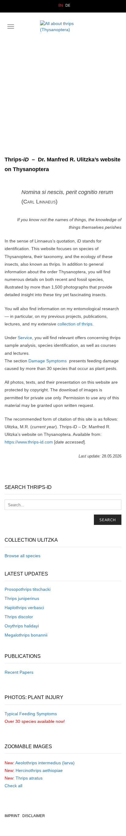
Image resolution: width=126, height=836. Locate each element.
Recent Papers (19, 672)
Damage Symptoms (47, 360)
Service (25, 337)
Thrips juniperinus (22, 598)
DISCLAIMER (33, 816)
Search (107, 519)
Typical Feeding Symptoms (31, 713)
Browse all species (22, 555)
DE (67, 5)
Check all (13, 785)
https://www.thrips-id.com (29, 442)
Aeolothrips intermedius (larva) (45, 762)
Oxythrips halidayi (22, 625)
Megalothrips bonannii (26, 635)
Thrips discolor (19, 616)
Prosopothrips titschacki (27, 589)
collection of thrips (74, 323)
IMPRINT (12, 816)
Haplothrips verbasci (24, 607)
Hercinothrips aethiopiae (39, 770)
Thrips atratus (29, 778)
